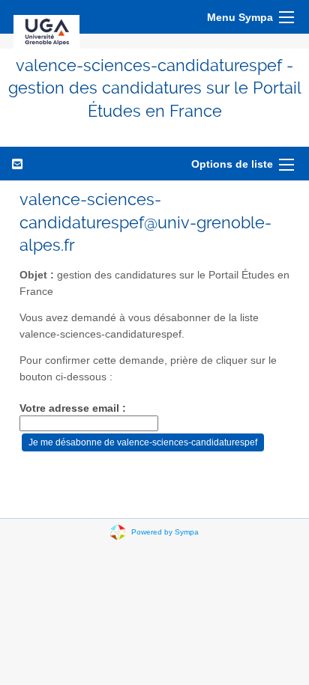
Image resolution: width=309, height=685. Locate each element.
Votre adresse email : (73, 408)
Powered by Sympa (165, 532)
